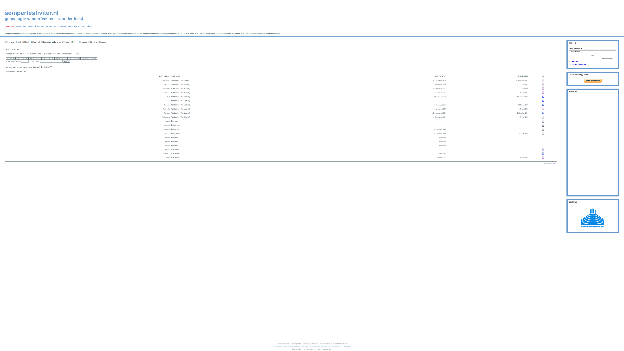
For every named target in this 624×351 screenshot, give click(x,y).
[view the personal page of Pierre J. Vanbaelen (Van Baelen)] (543, 113)
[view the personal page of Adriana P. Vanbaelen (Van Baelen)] (543, 80)
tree (76, 42)
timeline (94, 42)
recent (103, 42)
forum (30, 26)
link (24, 26)
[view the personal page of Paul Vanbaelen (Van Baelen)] (543, 97)
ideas (82, 26)
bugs (70, 26)
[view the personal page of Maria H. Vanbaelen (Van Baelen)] (543, 93)
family (27, 42)
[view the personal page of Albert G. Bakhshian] (543, 133)
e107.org (315, 343)
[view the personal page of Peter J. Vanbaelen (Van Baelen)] (543, 105)
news (18, 26)
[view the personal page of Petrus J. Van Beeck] (543, 154)
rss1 (340, 346)
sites (89, 26)
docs (76, 26)
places (84, 42)
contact (48, 26)
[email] (298, 343)
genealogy (9, 26)
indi (19, 42)
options (11, 42)
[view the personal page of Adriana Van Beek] (543, 158)
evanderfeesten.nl (340, 343)
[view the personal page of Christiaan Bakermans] (543, 125)
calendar (47, 42)
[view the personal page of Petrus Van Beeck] (543, 149)
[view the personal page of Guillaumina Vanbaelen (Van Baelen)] (543, 89)
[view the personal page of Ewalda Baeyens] (543, 121)
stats (56, 26)
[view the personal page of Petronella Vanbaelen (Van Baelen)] (543, 109)
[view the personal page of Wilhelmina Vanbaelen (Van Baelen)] (543, 117)
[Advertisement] (593, 144)
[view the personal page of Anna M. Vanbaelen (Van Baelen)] (543, 84)
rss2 (345, 346)
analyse (58, 42)
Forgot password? (580, 64)
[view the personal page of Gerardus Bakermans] (543, 129)
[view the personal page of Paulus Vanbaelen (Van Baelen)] (543, 101)
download (39, 26)
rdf (349, 346)
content (37, 42)
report (67, 42)
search (63, 26)
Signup (575, 61)
